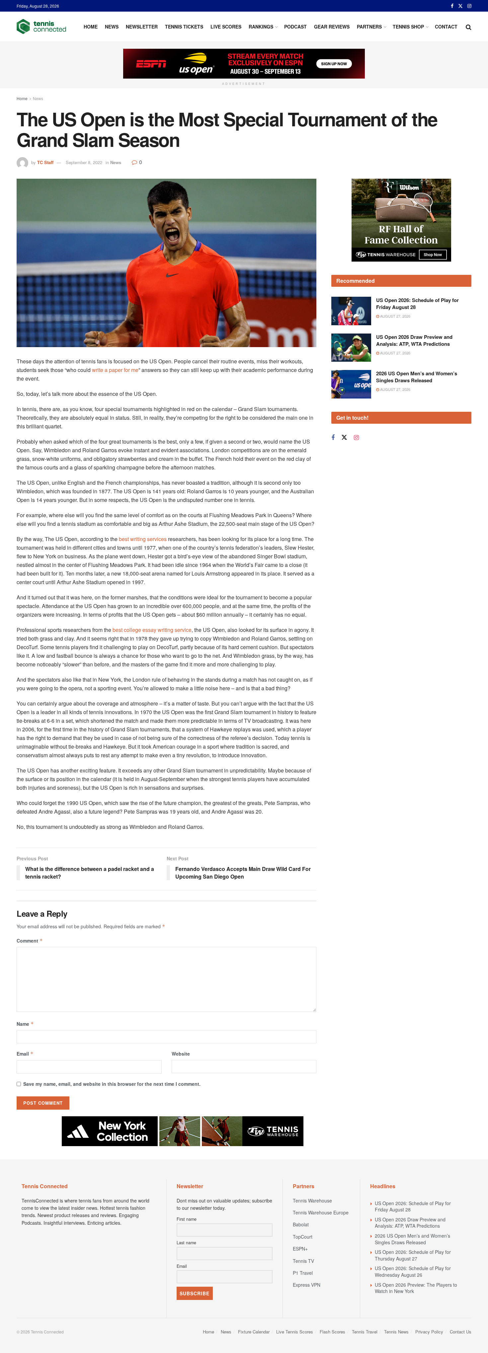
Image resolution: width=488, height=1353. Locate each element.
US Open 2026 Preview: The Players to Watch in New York (416, 1288)
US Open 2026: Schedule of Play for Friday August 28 (417, 303)
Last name (186, 1243)
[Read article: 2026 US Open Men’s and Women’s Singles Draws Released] (351, 384)
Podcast (295, 26)
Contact (446, 26)
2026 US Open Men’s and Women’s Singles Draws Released (416, 377)
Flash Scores (332, 1331)
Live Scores (225, 26)
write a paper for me (115, 370)
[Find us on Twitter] (460, 6)
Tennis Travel (364, 1331)
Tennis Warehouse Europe (321, 1212)
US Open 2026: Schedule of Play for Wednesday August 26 (413, 1271)
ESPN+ (300, 1248)
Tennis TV (303, 1261)
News (112, 26)
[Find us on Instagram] (469, 6)
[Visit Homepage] (41, 26)
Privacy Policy (429, 1331)
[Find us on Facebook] (452, 6)
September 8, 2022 (84, 162)
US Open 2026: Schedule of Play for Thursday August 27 (413, 1255)
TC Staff (45, 162)
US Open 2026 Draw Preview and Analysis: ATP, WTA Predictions (414, 340)
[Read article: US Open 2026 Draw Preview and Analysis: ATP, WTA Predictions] (351, 348)
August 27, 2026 (394, 316)
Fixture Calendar (254, 1331)
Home (91, 26)
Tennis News (396, 1331)
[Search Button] (468, 26)
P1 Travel (303, 1272)
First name (187, 1219)
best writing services (143, 539)
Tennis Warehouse (312, 1200)
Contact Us (460, 1331)
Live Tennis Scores (294, 1331)
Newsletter (142, 26)
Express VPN (306, 1284)
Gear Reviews (332, 26)
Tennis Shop (408, 26)
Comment (30, 940)
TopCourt (302, 1236)
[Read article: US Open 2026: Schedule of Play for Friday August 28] (351, 311)
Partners (369, 26)
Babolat (301, 1224)
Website (181, 1053)
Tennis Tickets (184, 26)
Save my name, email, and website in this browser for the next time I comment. (112, 1083)
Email (25, 1053)
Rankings (261, 26)
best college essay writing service (152, 630)
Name (25, 1023)
